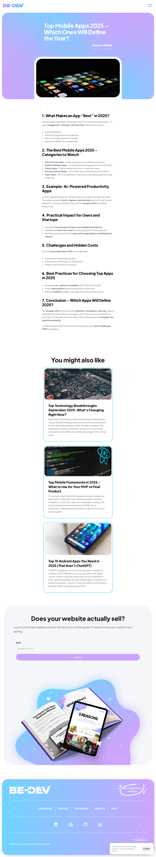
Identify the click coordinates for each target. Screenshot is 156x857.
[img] (13, 5)
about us (100, 808)
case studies (81, 808)
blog (114, 808)
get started (45, 808)
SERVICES (63, 808)
